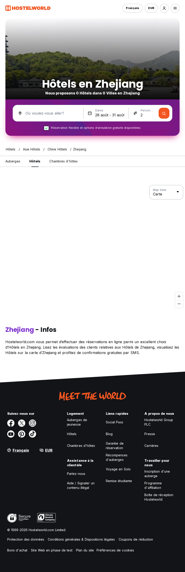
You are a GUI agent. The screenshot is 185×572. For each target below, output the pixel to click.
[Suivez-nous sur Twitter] (21, 423)
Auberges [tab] (12, 161)
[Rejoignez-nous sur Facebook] (10, 423)
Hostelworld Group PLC (158, 422)
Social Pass (114, 422)
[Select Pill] (164, 8)
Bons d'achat (17, 550)
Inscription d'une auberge (157, 473)
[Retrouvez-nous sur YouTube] (10, 434)
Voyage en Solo (118, 469)
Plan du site (85, 550)
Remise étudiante (119, 481)
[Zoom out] (179, 303)
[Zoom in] (179, 296)
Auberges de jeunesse (77, 422)
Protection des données (25, 539)
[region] (92, 246)
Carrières (151, 446)
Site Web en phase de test (51, 550)
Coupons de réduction (136, 539)
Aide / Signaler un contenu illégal (81, 485)
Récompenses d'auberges (116, 457)
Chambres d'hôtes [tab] (63, 161)
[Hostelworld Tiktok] (32, 434)
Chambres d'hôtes (81, 446)
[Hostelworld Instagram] (32, 423)
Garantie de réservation (115, 445)
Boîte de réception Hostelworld (158, 497)
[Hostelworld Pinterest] (21, 434)
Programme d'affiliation (153, 485)
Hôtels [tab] (35, 161)
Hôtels (72, 434)
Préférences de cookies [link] (115, 550)
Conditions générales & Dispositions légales (81, 539)
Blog (109, 434)
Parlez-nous (76, 474)
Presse (149, 434)
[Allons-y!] (164, 113)
